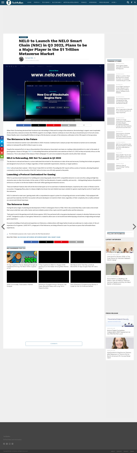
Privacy (126, 451)
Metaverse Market (40, 237)
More (113, 2)
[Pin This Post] (53, 125)
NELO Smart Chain (54, 237)
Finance (84, 2)
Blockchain (56, 2)
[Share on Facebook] (23, 125)
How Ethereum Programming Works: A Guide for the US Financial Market (84, 285)
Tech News (45, 2)
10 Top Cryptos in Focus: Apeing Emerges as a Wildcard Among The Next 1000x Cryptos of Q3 (22, 266)
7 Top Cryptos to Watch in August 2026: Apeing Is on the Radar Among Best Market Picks (53, 266)
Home (29, 2)
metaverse (30, 237)
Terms (132, 451)
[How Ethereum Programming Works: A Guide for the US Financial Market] (85, 280)
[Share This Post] (38, 125)
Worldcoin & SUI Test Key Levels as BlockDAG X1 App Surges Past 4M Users (84, 265)
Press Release (104, 2)
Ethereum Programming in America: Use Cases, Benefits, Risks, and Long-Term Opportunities (52, 286)
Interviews (93, 2)
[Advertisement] (68, 19)
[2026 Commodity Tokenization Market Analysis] (22, 280)
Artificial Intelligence (71, 2)
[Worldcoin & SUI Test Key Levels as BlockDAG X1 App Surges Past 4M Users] (85, 260)
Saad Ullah (30, 58)
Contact (119, 451)
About (113, 451)
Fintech (36, 2)
